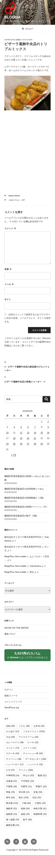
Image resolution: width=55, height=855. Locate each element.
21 (35, 438)
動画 (42, 775)
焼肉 (25, 808)
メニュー (29, 28)
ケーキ (32, 742)
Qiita (10, 726)
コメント (10, 228)
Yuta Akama (27, 40)
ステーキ (12, 753)
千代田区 (27, 781)
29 (41, 444)
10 (7, 432)
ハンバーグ (35, 764)
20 (28, 438)
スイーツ (29, 748)
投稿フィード (11, 695)
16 (48, 432)
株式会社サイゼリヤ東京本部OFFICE (22, 537)
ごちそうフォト (14, 200)
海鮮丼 (11, 808)
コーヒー (12, 748)
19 (21, 438)
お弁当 (38, 726)
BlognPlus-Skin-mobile (15, 556)
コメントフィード (13, 701)
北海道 (11, 781)
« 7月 (13, 455)
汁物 (26, 803)
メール (9, 284)
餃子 (27, 819)
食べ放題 (12, 819)
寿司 (10, 797)
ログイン (8, 689)
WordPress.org (11, 707)
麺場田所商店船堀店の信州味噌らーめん (24, 489)
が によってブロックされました (29, 656)
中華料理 (12, 775)
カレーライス (15, 742)
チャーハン (13, 759)
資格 (25, 814)
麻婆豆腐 (12, 825)
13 (28, 432)
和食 (10, 792)
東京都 (12, 803)
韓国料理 (40, 814)
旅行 (24, 797)
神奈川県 (40, 808)
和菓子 (41, 786)
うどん (24, 726)
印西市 (26, 786)
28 (35, 444)
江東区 (40, 803)
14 (35, 432)
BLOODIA (12, 17)
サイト (7, 299)
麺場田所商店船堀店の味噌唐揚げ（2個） (24, 498)
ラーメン (26, 770)
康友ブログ (9, 634)
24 (7, 444)
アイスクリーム (28, 737)
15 (41, 432)
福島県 (11, 814)
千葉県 (11, 786)
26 (21, 444)
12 (21, 432)
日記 (36, 797)
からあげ (12, 731)
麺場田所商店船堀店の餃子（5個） (21, 515)
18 (14, 438)
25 (14, 444)
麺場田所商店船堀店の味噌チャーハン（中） (26, 506)
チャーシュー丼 (33, 753)
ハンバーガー (15, 764)
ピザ (23, 200)
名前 (8, 269)
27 (28, 444)
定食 (37, 792)
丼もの (28, 775)
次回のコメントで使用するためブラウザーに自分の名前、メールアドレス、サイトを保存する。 (27, 318)
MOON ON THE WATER (16, 628)
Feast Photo (14, 196)
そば (10, 737)
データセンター (35, 759)
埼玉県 (24, 792)
